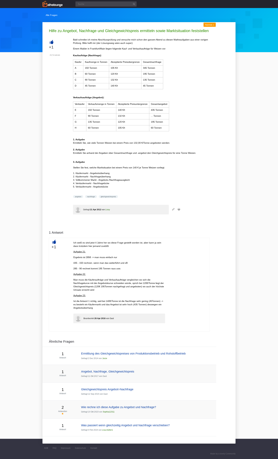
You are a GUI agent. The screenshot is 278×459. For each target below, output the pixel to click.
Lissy (107, 209)
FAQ (54, 448)
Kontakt (93, 448)
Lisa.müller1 (107, 430)
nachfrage (91, 197)
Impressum (65, 448)
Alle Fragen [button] (51, 15)
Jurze (104, 358)
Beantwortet (88, 318)
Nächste (209, 25)
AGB (46, 448)
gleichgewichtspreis (108, 197)
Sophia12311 (109, 412)
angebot (78, 197)
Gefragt (86, 209)
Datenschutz (80, 448)
